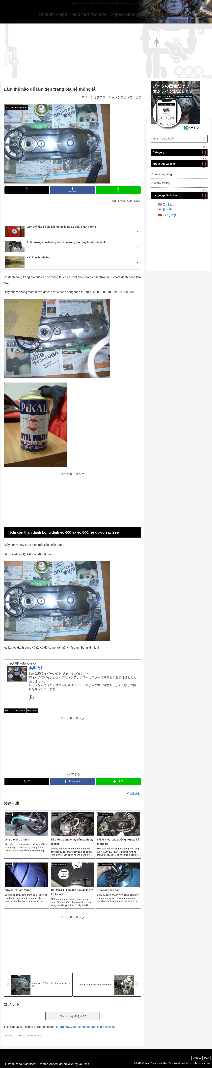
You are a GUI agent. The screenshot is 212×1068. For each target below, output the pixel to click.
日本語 (167, 209)
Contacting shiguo (163, 174)
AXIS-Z (197, 1057)
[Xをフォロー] (31, 697)
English (168, 204)
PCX (206, 1057)
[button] (204, 139)
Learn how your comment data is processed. (85, 1026)
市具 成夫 (36, 668)
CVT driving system (16, 710)
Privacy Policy (160, 183)
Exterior (33, 710)
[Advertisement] (106, 50)
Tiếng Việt (169, 215)
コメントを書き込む (72, 1016)
